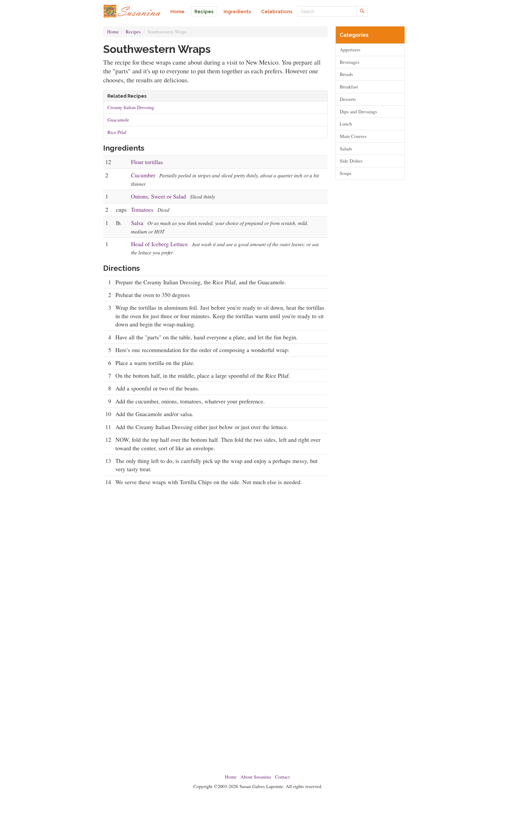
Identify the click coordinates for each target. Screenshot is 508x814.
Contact (282, 776)
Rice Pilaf (116, 132)
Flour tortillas (147, 162)
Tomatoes (142, 209)
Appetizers (350, 49)
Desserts (348, 99)
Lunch (346, 123)
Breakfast (349, 86)
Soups (345, 173)
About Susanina (256, 776)
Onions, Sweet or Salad (158, 196)
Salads (346, 148)
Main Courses (353, 136)
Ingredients (237, 11)
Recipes (204, 11)
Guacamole (118, 119)
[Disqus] (215, 560)
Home (177, 11)
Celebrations (276, 11)
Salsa (137, 223)
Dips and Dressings (358, 111)
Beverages (349, 62)
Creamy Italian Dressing (130, 107)
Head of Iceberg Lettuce (159, 244)
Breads (346, 74)
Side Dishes (351, 161)
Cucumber (143, 175)
